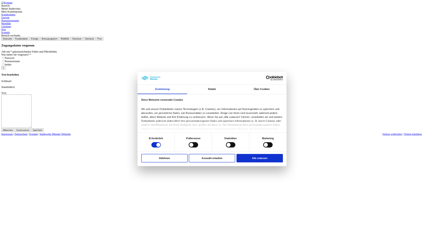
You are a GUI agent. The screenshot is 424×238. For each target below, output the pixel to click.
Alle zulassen (259, 158)
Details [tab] (212, 89)
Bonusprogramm (10, 20)
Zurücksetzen (22, 130)
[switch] (193, 145)
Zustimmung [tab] (162, 89)
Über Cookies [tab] (262, 89)
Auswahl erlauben (212, 158)
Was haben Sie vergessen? (16, 54)
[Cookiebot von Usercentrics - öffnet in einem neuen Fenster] (268, 78)
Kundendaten (8, 14)
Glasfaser (6, 26)
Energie (5, 17)
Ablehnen (164, 158)
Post (3, 29)
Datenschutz (21, 134)
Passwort (10, 58)
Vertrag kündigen (413, 134)
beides (9, 64)
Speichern (37, 130)
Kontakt (5, 32)
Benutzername (13, 61)
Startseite (7, 39)
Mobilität (6, 23)
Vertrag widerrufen (392, 134)
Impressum (7, 134)
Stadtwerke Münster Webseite (55, 134)
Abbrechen (8, 130)
